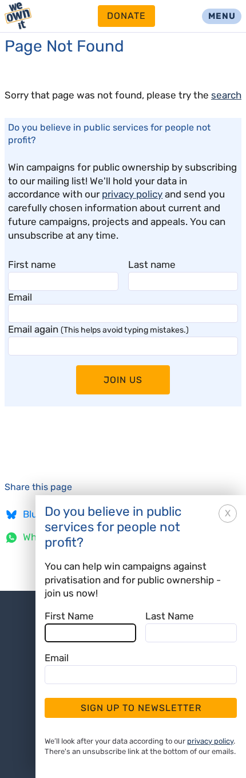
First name (32, 264)
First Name (69, 616)
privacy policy (132, 194)
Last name (152, 264)
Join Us (123, 379)
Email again (98, 329)
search (226, 95)
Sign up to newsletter (141, 707)
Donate (126, 15)
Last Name (169, 616)
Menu (222, 16)
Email (20, 297)
